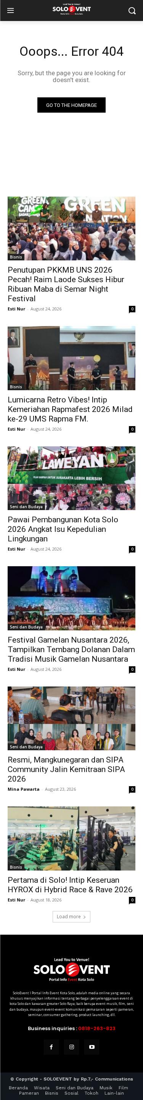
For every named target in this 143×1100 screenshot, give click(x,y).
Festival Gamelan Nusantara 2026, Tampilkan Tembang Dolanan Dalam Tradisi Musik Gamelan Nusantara (71, 649)
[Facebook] (51, 1047)
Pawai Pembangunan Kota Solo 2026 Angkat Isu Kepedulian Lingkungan (63, 529)
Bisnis (16, 257)
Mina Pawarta (24, 789)
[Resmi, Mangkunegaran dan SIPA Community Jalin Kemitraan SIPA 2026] (71, 718)
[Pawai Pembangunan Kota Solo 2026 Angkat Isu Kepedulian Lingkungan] (71, 478)
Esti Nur (16, 309)
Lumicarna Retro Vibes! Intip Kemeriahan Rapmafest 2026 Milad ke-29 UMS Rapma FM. (70, 409)
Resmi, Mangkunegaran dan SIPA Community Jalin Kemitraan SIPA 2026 (66, 769)
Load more (69, 916)
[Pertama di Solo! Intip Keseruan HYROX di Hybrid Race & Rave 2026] (71, 838)
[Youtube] (91, 1047)
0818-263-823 (97, 1028)
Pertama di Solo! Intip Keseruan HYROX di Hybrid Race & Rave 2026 (70, 884)
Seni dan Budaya (26, 506)
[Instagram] (71, 1047)
